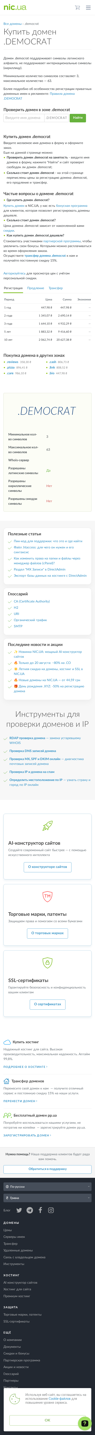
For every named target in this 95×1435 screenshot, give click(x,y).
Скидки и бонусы (16, 1353)
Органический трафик (30, 620)
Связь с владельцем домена (24, 1257)
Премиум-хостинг (16, 1296)
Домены (11, 1223)
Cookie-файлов (60, 1398)
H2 (16, 607)
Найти (78, 117)
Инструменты (13, 1264)
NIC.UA (15, 7)
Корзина (77, 7)
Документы (12, 1347)
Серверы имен (14, 1237)
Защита (10, 1307)
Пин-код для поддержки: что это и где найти (48, 541)
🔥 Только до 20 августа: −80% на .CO (42, 663)
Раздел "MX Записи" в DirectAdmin (39, 569)
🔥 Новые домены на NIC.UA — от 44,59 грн (47, 680)
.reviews (12, 362)
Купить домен (13, 205)
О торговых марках (47, 933)
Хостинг (11, 1275)
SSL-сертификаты (16, 1321)
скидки (8, 230)
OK (47, 1420)
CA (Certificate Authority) (32, 601)
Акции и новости (16, 1367)
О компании (12, 1340)
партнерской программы (62, 241)
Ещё (7, 1332)
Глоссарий (11, 1374)
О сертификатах (47, 1004)
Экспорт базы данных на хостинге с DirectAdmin (50, 575)
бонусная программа (71, 205)
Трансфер (56, 288)
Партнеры (10, 1380)
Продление (35, 288)
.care (10, 373)
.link (52, 367)
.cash (52, 362)
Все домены (12, 24)
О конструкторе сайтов (47, 867)
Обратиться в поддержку (48, 1169)
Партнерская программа (21, 1360)
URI (16, 614)
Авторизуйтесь (14, 273)
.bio (51, 373)
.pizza (11, 367)
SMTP (18, 626)
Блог (7, 1210)
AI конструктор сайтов (20, 1282)
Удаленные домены (18, 1250)
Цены (7, 1230)
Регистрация (13, 288)
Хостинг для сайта (17, 1289)
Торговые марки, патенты (22, 1314)
